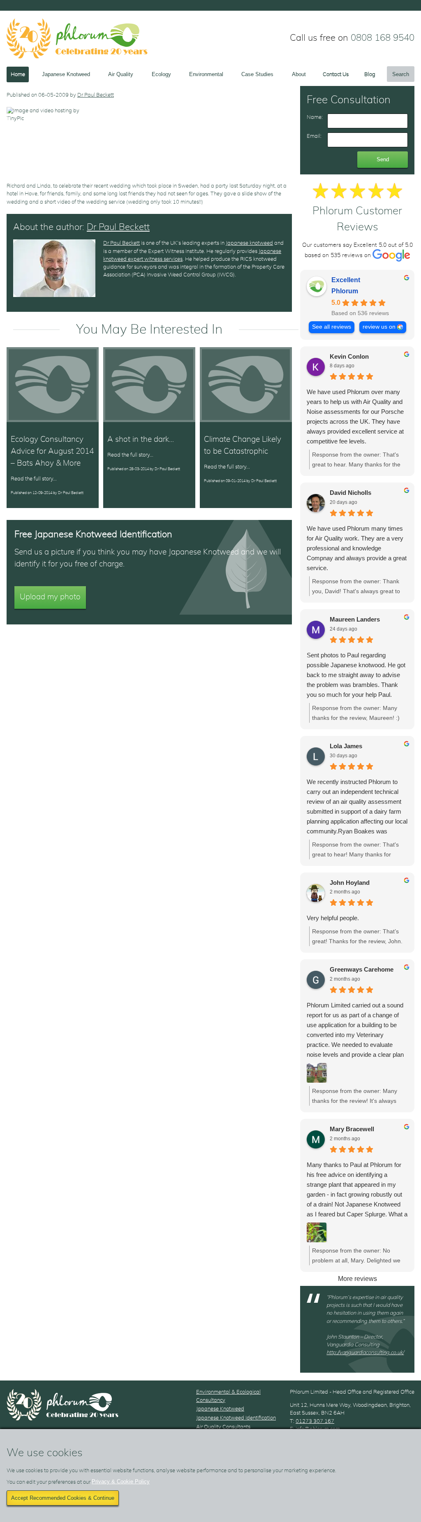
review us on (379, 327)
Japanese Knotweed (66, 74)
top (409, 761)
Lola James (346, 745)
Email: (314, 136)
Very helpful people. (333, 917)
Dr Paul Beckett (95, 95)
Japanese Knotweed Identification (236, 1418)
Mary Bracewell (352, 1128)
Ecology (161, 74)
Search (400, 74)
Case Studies (257, 74)
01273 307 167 (315, 1421)
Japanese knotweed (249, 243)
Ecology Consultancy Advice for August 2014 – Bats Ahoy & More (52, 451)
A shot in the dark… (140, 439)
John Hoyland (350, 882)
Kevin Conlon (349, 356)
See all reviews (331, 327)
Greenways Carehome (361, 969)
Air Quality (120, 74)
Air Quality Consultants (223, 1427)
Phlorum (344, 291)
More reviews (357, 1278)
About (299, 74)
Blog (369, 74)
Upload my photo (50, 597)
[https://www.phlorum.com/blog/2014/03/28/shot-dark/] (149, 384)
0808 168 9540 (382, 37)
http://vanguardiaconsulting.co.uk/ (365, 1352)
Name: (315, 117)
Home (18, 74)
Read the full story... (34, 479)
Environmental (206, 74)
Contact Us (336, 74)
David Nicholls (350, 492)
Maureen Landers (355, 619)
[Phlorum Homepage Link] (77, 38)
